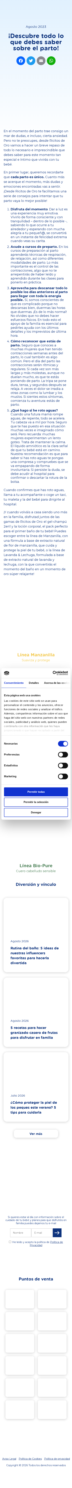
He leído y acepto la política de (37, 1244)
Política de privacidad (57, 1458)
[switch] (63, 754)
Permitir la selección (36, 802)
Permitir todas (36, 791)
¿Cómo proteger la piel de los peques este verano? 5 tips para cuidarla (33, 1107)
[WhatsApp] (51, 61)
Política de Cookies (30, 1458)
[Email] (41, 61)
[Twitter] (31, 61)
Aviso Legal (9, 1458)
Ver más (36, 1133)
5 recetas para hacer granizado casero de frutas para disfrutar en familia (34, 1032)
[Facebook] (21, 61)
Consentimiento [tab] (14, 682)
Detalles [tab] (34, 682)
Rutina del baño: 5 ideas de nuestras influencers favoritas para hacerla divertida (34, 955)
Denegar (36, 812)
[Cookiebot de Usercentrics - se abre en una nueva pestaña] (52, 673)
